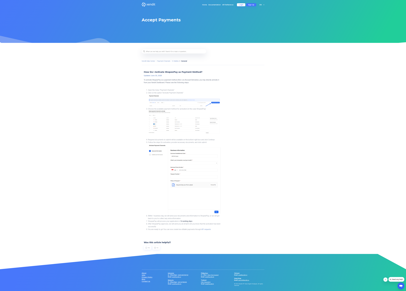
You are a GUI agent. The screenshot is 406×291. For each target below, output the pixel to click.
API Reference (227, 5)
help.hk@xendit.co (243, 280)
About (144, 273)
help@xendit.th (209, 284)
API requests (206, 229)
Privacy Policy (147, 277)
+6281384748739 (183, 275)
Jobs (143, 275)
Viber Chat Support (213, 275)
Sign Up (251, 5)
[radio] (147, 248)
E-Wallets (175, 61)
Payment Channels (163, 61)
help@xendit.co (176, 277)
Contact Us (146, 281)
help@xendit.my (176, 284)
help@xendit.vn (242, 275)
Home (204, 5)
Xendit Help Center (148, 61)
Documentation (214, 5)
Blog (143, 279)
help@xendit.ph (209, 277)
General (184, 61)
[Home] (148, 6)
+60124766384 (182, 282)
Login (241, 5)
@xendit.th (207, 282)
